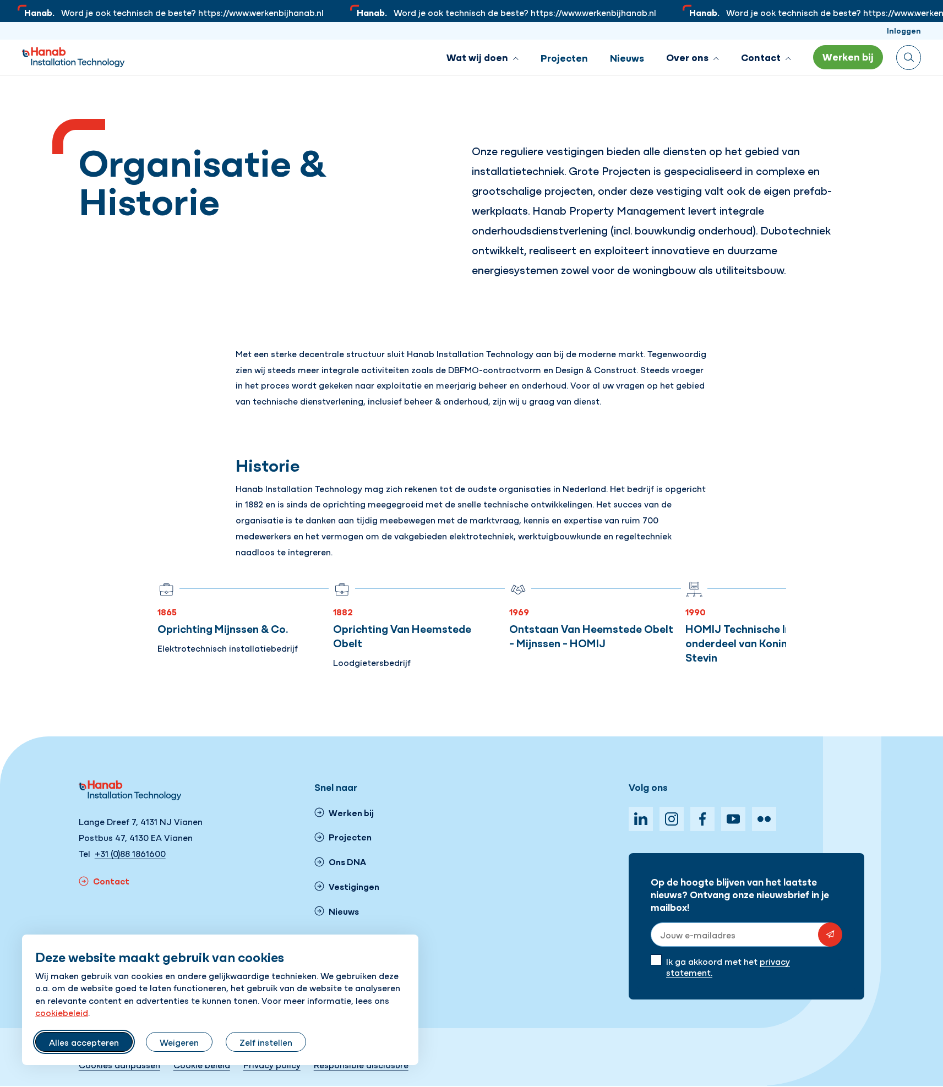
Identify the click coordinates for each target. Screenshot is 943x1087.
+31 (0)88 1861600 (130, 853)
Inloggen (904, 30)
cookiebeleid (61, 1012)
